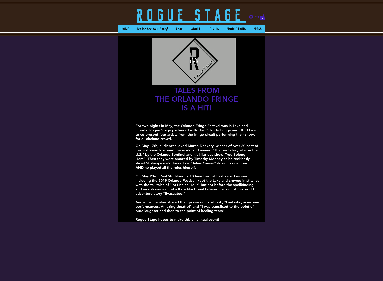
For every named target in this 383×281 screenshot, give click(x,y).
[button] (262, 17)
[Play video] (194, 61)
